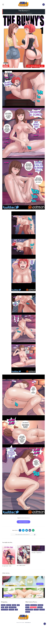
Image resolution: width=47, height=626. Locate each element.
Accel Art (8, 605)
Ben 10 (27, 607)
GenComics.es (28, 622)
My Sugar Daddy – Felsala (6, 565)
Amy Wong (11, 609)
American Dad (33, 605)
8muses (27, 605)
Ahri (18, 605)
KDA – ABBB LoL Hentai (21, 565)
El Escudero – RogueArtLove (36, 552)
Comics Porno (23, 13)
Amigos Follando (12, 607)
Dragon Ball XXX (29, 609)
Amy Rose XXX (4, 609)
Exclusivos (42, 609)
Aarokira (3, 605)
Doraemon (40, 607)
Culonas (22, 517)
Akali (3, 607)
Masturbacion (27, 517)
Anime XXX (40, 605)
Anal (16, 609)
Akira (7, 607)
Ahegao (13, 605)
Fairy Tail (27, 611)
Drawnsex (36, 609)
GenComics (17, 13)
